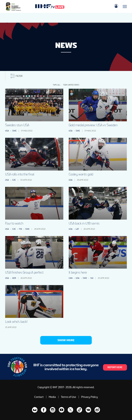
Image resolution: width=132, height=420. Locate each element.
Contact (39, 397)
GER (14, 278)
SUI (91, 278)
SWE (14, 131)
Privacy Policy (89, 397)
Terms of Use (68, 397)
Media (52, 397)
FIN (20, 229)
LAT (77, 229)
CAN (70, 278)
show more (66, 340)
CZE (14, 180)
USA (7, 131)
